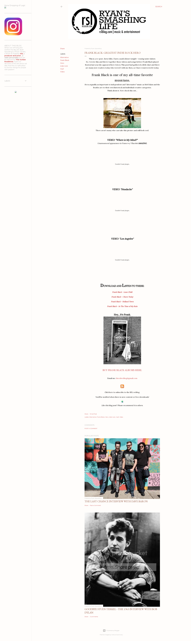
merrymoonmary (117, 634)
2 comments (94, 616)
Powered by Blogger (112, 630)
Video (62, 72)
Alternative (64, 57)
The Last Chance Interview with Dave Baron (116, 501)
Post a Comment (91, 428)
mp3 (62, 69)
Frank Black (64, 60)
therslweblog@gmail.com (126, 378)
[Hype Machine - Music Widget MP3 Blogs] (16, 92)
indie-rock (64, 66)
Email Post (93, 414)
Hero (62, 63)
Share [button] (62, 49)
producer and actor (12, 56)
